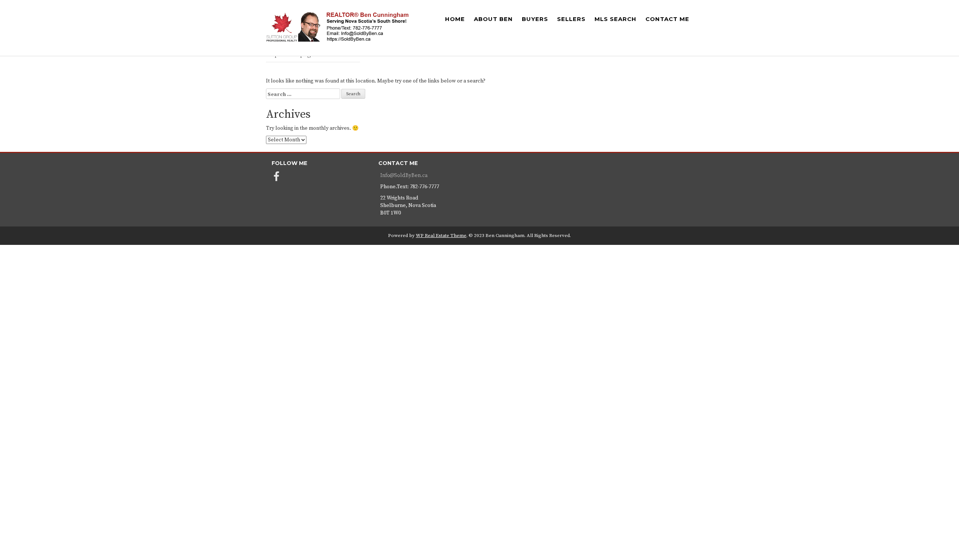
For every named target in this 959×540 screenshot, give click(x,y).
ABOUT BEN (493, 18)
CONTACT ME (667, 18)
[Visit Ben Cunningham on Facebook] (276, 179)
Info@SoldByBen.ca (403, 175)
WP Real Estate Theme (441, 235)
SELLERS (571, 18)
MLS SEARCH (615, 18)
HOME (455, 18)
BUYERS (535, 18)
